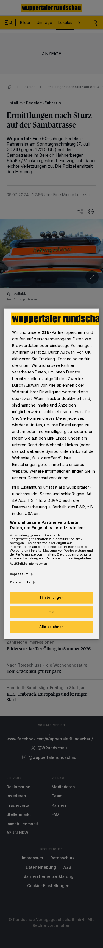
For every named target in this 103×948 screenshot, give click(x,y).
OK (51, 612)
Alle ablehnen (51, 627)
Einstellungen (51, 597)
